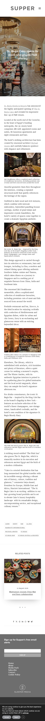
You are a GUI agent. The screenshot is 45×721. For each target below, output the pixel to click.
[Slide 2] (22, 607)
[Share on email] (31, 621)
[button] (39, 8)
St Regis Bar (10, 535)
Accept (6, 717)
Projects (29, 63)
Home (11, 663)
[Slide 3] (25, 607)
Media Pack (13, 668)
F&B (22, 524)
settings (25, 713)
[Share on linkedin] (22, 621)
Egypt (15, 524)
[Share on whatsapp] (25, 621)
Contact (11, 672)
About (10, 665)
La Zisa (29, 524)
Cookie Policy (14, 675)
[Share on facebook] (13, 621)
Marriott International (15, 528)
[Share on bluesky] (28, 621)
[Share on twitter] (16, 621)
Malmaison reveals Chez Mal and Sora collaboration (22, 593)
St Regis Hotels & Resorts (28, 535)
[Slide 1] (20, 607)
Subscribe (12, 670)
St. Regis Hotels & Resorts (15, 106)
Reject (16, 717)
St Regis (24, 531)
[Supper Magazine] (22, 8)
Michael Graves (11, 531)
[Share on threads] (19, 621)
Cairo (7, 524)
